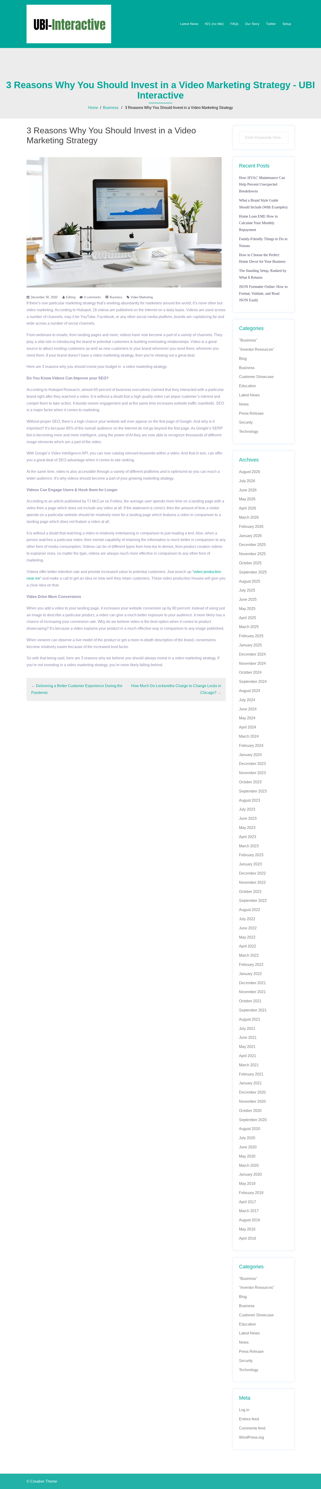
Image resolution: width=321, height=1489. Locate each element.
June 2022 (248, 928)
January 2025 (250, 645)
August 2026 (249, 472)
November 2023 (252, 773)
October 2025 (250, 563)
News (244, 404)
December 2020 (252, 1092)
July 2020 (247, 1138)
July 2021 (247, 1029)
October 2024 (250, 672)
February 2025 (251, 636)
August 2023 (249, 800)
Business (110, 108)
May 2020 (247, 1156)
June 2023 (248, 818)
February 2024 (251, 746)
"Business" (248, 340)
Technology (248, 432)
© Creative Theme (42, 1481)
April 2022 (247, 946)
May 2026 (247, 499)
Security (246, 422)
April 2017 (247, 1202)
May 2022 (247, 937)
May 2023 (247, 828)
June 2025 (248, 599)
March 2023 (249, 846)
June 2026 (248, 490)
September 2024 (253, 682)
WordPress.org (251, 1437)
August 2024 (249, 691)
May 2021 (247, 1047)
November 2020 (252, 1101)
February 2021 (251, 1074)
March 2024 (249, 736)
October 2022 (250, 892)
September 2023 (253, 791)
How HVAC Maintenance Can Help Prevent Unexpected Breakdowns (262, 184)
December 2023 (252, 764)
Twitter (271, 24)
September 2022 (253, 901)
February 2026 (251, 527)
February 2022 (251, 965)
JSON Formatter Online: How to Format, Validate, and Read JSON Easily (263, 293)
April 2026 (247, 508)
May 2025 (247, 609)
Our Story (252, 24)
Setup (286, 24)
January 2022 (250, 974)
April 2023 (247, 837)
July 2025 (247, 590)
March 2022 (249, 955)
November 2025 (252, 554)
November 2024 (252, 663)
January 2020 (250, 1174)
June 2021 (248, 1037)
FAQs (234, 24)
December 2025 (252, 545)
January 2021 (250, 1083)
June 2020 (248, 1147)
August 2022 (249, 910)
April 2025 (247, 618)
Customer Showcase (256, 377)
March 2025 (249, 627)
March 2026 (249, 517)
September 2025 (253, 572)
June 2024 (248, 709)
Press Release (251, 413)
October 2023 (250, 782)
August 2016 (249, 1220)
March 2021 (249, 1065)
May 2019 (247, 1184)
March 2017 (249, 1211)
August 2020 (249, 1129)
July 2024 (247, 700)
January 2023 (250, 864)
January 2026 (250, 536)
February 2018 (251, 1193)
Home (93, 108)
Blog (243, 359)
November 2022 (252, 882)
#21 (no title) (214, 24)
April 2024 (247, 727)
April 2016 (247, 1238)
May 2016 (247, 1229)
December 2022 (252, 873)
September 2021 (253, 1010)
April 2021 (247, 1056)
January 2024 (250, 755)
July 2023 (247, 809)
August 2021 (249, 1019)
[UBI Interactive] (69, 24)
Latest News (189, 24)
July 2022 (247, 919)
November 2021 (252, 992)
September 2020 (253, 1120)
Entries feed (249, 1419)
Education (247, 386)
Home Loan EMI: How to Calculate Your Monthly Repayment (258, 223)
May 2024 (247, 718)
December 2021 (252, 983)
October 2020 (250, 1111)
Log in (244, 1410)
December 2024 (252, 654)
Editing (70, 297)
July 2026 (247, 481)
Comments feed (252, 1428)
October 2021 (250, 1001)
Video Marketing (142, 297)
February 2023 (251, 855)
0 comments (92, 297)
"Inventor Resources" (256, 349)
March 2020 (249, 1165)
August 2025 (249, 581)
